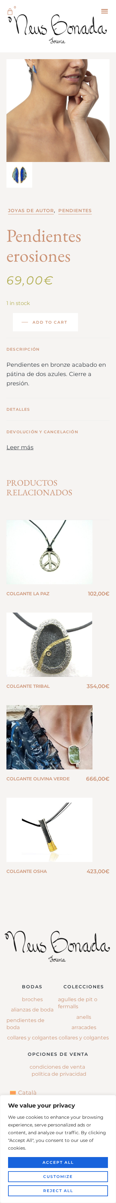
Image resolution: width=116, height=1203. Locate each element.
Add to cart (50, 322)
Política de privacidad (59, 1074)
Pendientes (75, 210)
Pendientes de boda (25, 1023)
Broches (32, 999)
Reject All (58, 1190)
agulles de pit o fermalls (77, 1003)
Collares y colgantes (32, 1038)
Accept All (58, 1162)
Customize (58, 1176)
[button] (104, 10)
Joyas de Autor (31, 210)
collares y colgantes (84, 1038)
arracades (84, 1027)
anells (83, 1017)
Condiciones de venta (57, 1067)
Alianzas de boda (32, 1010)
